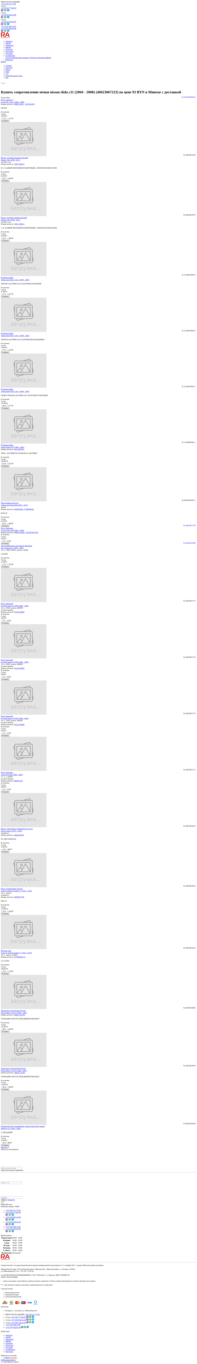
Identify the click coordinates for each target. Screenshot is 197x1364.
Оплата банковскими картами (17, 58)
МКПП (8, 47)
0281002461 (18, 509)
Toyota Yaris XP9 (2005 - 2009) (12, 530)
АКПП (8, 43)
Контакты (9, 60)
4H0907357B (19, 897)
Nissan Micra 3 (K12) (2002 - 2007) (14, 1013)
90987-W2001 (19, 533)
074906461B (29, 509)
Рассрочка (9, 52)
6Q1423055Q (19, 449)
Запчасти (9, 41)
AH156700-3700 (32, 533)
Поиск (4, 1200)
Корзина (5, 1147)
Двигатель (9, 45)
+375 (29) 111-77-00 (8, 4)
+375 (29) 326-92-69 (8, 22)
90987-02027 (19, 104)
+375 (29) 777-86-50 (8, 8)
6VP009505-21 (19, 957)
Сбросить (11, 1200)
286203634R (19, 835)
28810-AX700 (19, 1015)
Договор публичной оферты (40, 58)
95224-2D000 (19, 612)
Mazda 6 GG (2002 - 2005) (11, 1129)
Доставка (9, 54)
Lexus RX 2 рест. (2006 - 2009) (12, 102)
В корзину (5, 121)
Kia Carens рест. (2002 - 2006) (12, 548)
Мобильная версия (8, 1360)
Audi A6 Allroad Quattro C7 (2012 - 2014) (16, 891)
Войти (3, 62)
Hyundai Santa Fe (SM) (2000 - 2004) (15, 606)
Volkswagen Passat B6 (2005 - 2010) (14, 505)
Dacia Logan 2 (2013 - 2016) (11, 831)
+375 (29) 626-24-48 (8, 15)
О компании (10, 56)
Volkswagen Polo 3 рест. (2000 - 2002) (15, 280)
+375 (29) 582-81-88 (8, 29)
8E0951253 (18, 781)
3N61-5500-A (19, 164)
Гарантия (9, 49)
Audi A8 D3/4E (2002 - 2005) (12, 775)
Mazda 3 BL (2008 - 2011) (10, 160)
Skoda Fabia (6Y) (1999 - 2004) (12, 447)
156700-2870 (30, 104)
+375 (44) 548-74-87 (8, 26)
